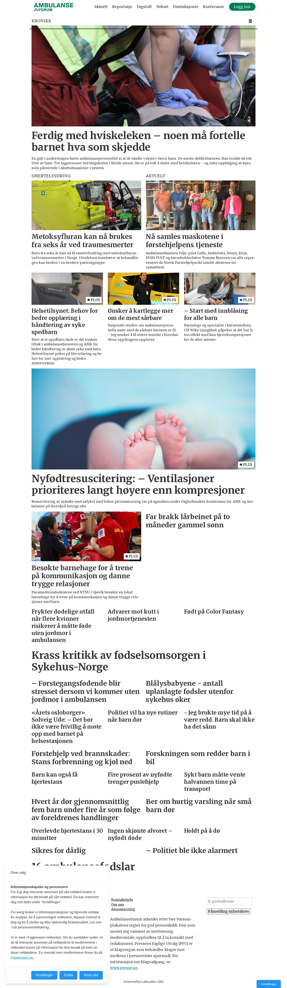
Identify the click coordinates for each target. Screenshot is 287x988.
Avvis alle (91, 975)
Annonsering (123, 909)
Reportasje (122, 6)
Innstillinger (268, 984)
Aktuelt (101, 6)
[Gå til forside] (54, 7)
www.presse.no (124, 967)
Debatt (163, 6)
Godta (68, 975)
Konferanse (213, 6)
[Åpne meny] (250, 21)
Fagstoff (144, 6)
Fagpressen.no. (22, 957)
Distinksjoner (185, 6)
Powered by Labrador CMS (143, 982)
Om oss (117, 904)
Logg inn (242, 6)
